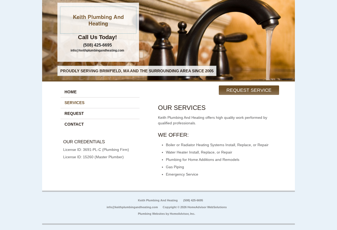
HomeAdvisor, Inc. (182, 213)
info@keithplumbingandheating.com (97, 50)
